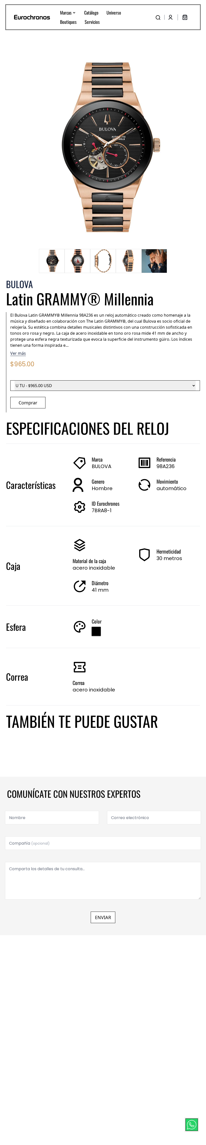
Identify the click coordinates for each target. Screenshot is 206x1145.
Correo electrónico (130, 818)
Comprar (28, 403)
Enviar (103, 917)
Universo (114, 12)
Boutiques (68, 22)
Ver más (18, 353)
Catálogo (91, 12)
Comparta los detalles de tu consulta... (47, 869)
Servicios (92, 22)
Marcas (66, 12)
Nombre (17, 818)
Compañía (29, 843)
